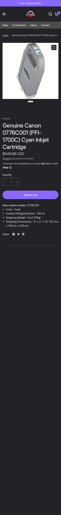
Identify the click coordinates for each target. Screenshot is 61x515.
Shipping (7, 158)
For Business (19, 25)
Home (5, 35)
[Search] (50, 14)
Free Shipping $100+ (31, 3)
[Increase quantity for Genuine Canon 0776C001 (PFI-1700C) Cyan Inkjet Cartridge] (16, 181)
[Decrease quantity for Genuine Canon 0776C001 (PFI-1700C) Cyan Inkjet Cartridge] (5, 181)
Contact (45, 25)
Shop (5, 25)
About (33, 25)
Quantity (7, 174)
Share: (6, 234)
